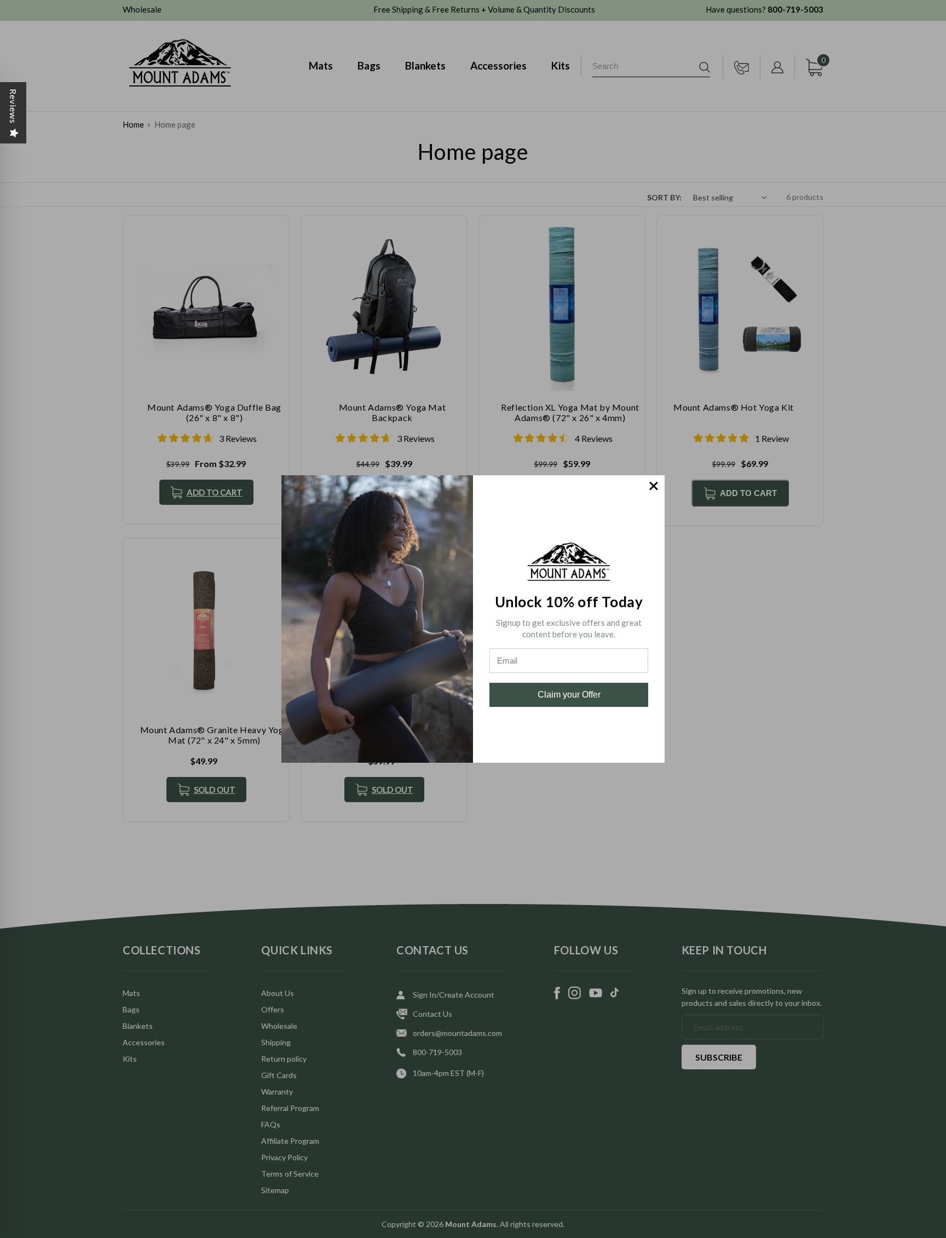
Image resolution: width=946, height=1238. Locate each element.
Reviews (13, 106)
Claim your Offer (569, 694)
